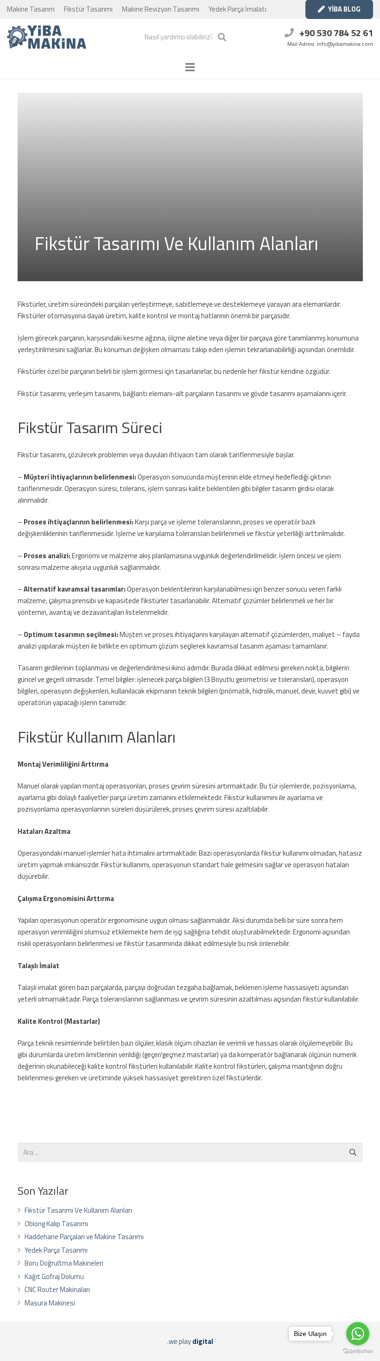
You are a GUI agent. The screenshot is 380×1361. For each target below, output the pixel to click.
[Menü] (190, 67)
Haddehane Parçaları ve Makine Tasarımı (84, 1236)
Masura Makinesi (50, 1303)
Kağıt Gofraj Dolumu (54, 1276)
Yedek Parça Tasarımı (56, 1250)
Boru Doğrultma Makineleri (64, 1263)
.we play (190, 1341)
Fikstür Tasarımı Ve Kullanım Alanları (78, 1210)
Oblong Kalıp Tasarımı (56, 1223)
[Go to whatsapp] (357, 1333)
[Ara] (222, 37)
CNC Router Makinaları (57, 1289)
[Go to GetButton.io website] (358, 1351)
